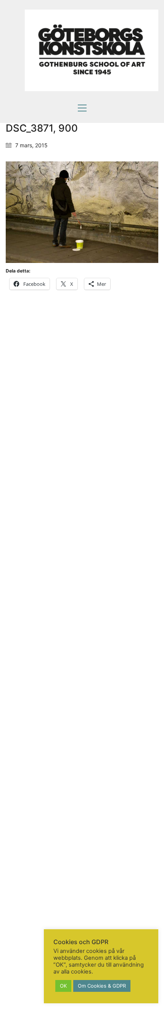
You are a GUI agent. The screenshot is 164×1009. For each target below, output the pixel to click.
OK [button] (63, 986)
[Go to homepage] (91, 50)
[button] (82, 108)
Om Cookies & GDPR (102, 986)
